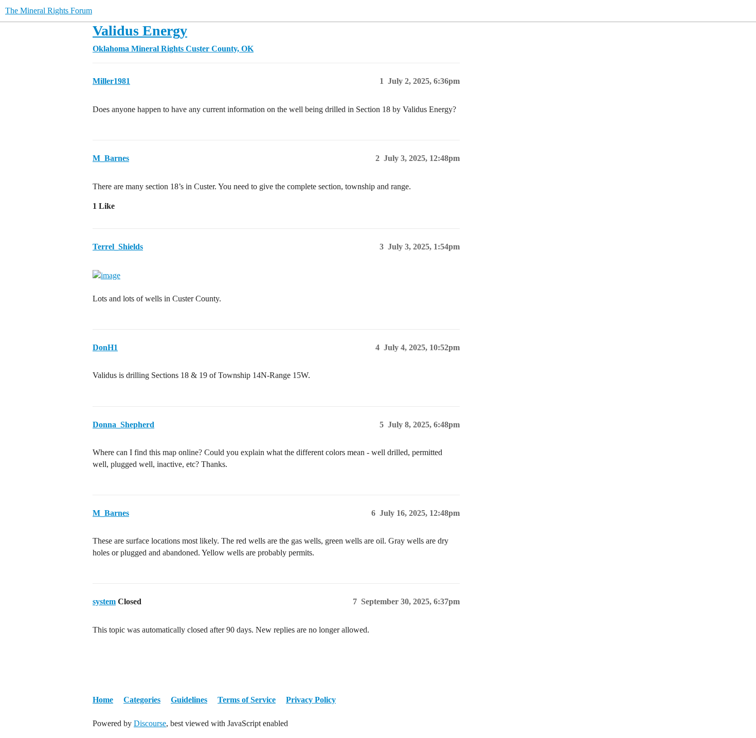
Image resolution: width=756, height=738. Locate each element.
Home (103, 699)
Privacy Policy (311, 699)
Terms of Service (247, 699)
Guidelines (189, 699)
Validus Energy (140, 31)
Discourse (150, 723)
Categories (141, 699)
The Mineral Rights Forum (48, 10)
